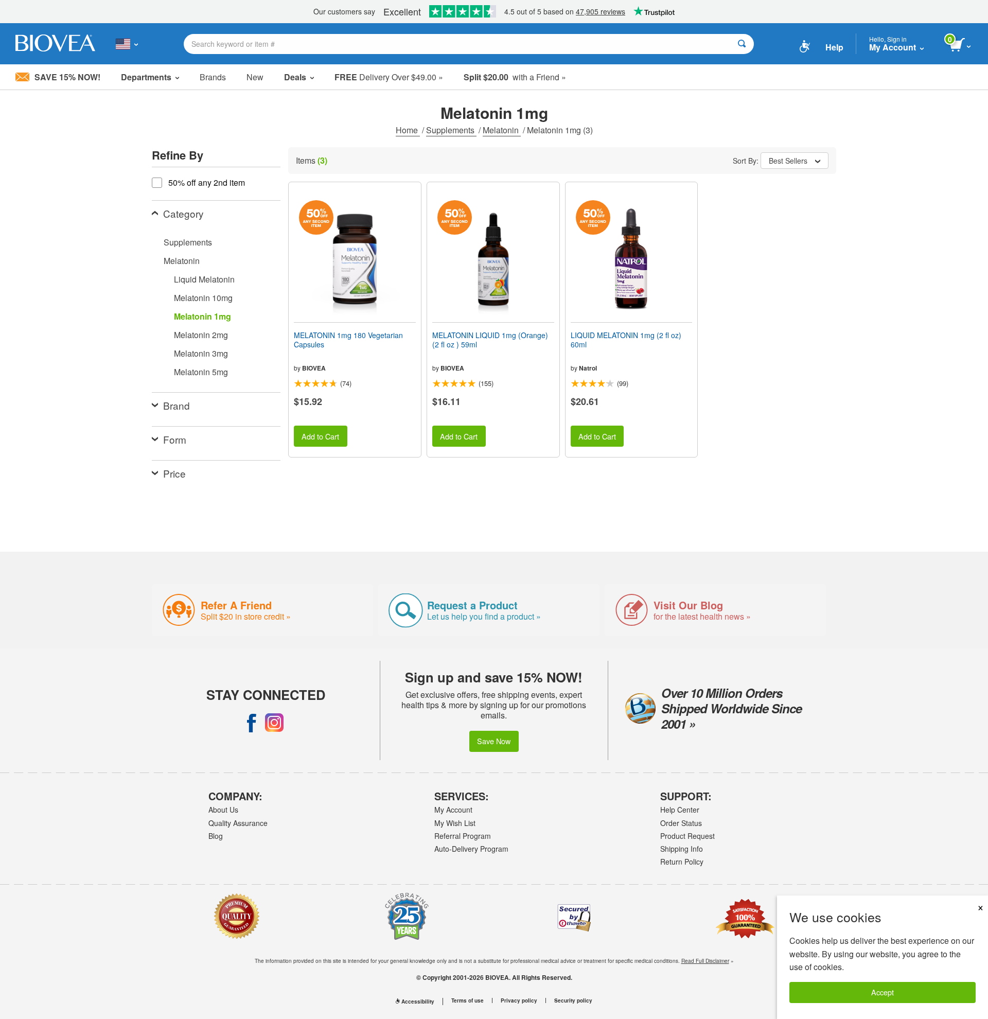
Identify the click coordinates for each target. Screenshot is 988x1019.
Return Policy (681, 861)
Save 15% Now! (67, 77)
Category (183, 213)
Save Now (493, 740)
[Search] (742, 44)
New (254, 77)
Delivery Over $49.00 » (388, 77)
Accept (882, 992)
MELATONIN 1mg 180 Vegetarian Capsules (348, 339)
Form (174, 439)
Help (834, 47)
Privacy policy (519, 1000)
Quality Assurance (238, 823)
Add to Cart (320, 436)
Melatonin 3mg (201, 353)
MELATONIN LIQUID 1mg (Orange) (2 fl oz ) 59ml (490, 339)
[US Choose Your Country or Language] (127, 43)
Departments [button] (146, 77)
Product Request (687, 836)
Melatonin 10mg (203, 298)
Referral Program (462, 836)
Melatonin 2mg (201, 335)
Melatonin (502, 130)
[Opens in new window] (251, 722)
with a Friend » (515, 77)
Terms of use (467, 1000)
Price (174, 473)
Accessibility (417, 1001)
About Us (223, 809)
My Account (453, 809)
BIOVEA (314, 368)
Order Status (681, 823)
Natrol (588, 368)
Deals (295, 77)
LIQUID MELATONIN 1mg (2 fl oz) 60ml (626, 339)
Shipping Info (681, 849)
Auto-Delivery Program (471, 849)
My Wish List (454, 823)
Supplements (451, 130)
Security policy (573, 1000)
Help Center (679, 809)
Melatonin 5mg (201, 372)
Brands (213, 77)
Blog (215, 836)
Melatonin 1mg (202, 316)
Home (408, 130)
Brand (176, 405)
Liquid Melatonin (204, 279)
